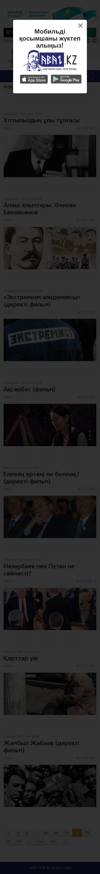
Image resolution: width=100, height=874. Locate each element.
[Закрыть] (81, 26)
